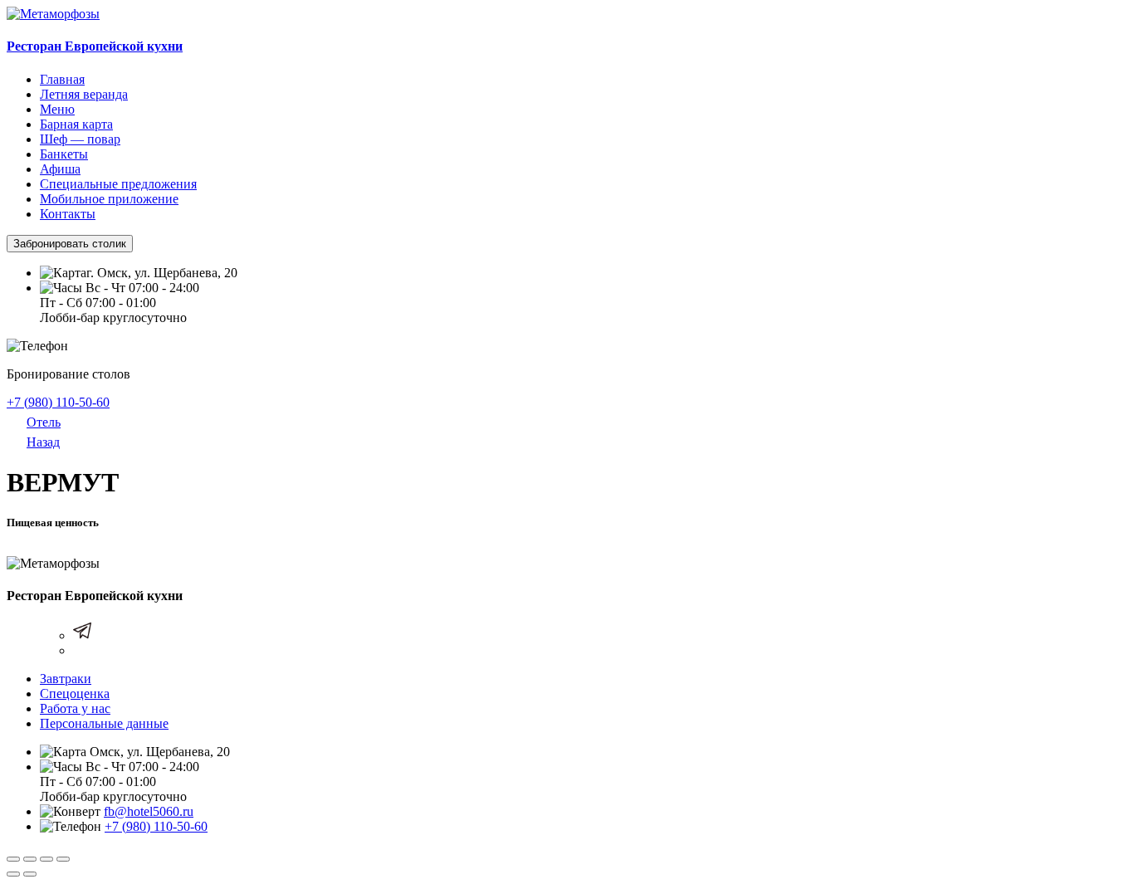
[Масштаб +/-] (63, 859)
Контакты (67, 214)
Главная (62, 79)
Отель (44, 422)
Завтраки (65, 679)
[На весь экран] (46, 859)
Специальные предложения (118, 184)
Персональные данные (104, 723)
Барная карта (76, 124)
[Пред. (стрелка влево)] (13, 874)
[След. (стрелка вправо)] (30, 874)
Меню (57, 109)
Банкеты (64, 154)
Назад (43, 442)
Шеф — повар (80, 139)
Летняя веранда (84, 94)
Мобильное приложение (109, 199)
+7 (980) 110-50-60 (58, 402)
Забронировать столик (69, 243)
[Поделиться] (30, 859)
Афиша (60, 169)
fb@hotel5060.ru (148, 811)
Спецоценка (75, 693)
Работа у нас (75, 708)
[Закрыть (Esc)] (13, 859)
